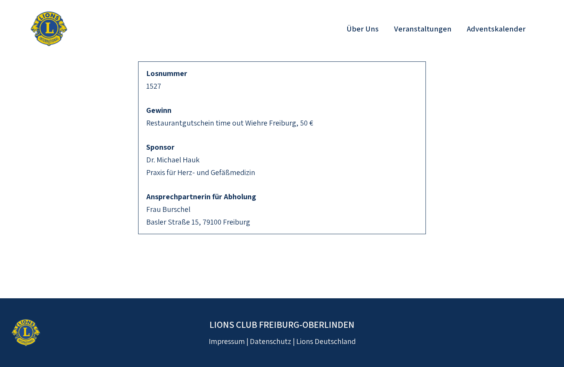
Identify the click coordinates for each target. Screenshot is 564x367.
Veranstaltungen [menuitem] (423, 29)
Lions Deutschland (326, 341)
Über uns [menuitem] (362, 29)
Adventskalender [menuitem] (496, 29)
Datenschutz (270, 341)
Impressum (227, 341)
